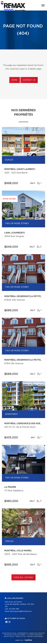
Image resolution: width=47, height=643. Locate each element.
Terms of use (21, 636)
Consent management (35, 636)
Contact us (29, 80)
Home (14, 80)
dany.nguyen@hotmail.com (21, 611)
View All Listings (23, 577)
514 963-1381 (14, 609)
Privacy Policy (9, 636)
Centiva (28, 640)
